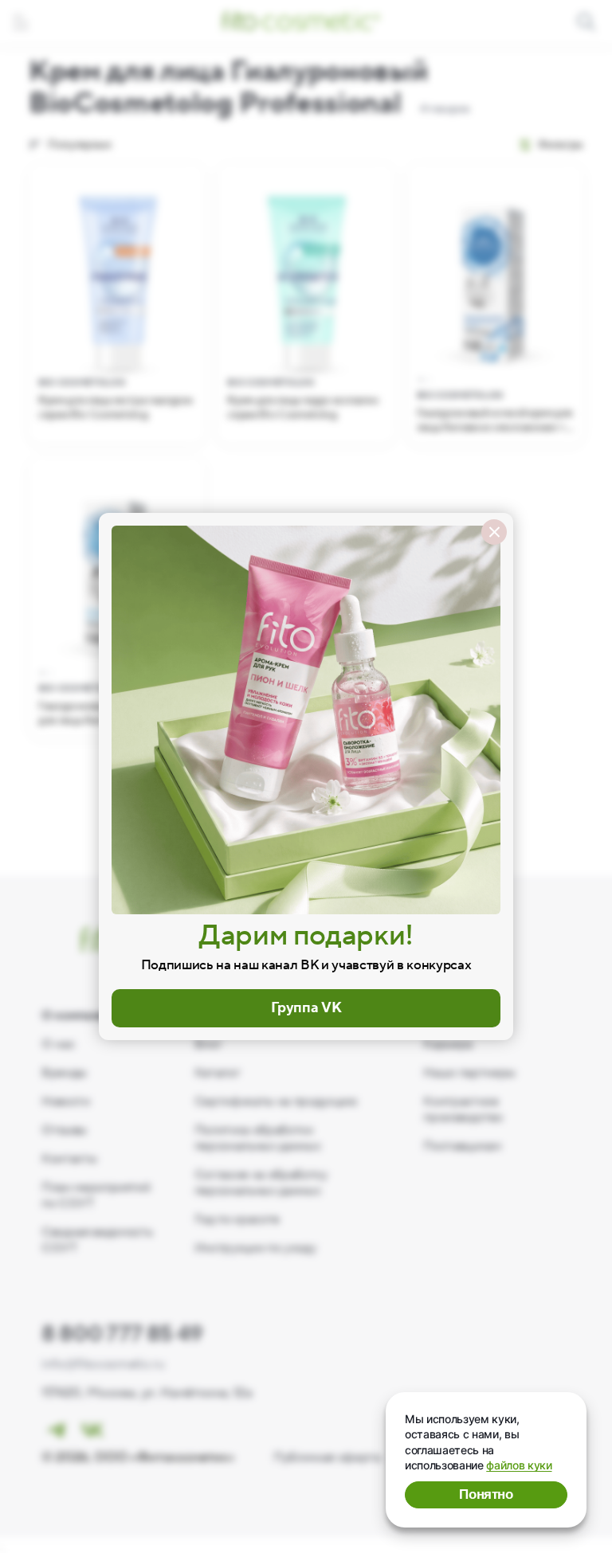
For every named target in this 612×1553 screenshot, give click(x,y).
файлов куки (518, 1465)
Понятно (486, 1494)
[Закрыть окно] (494, 532)
